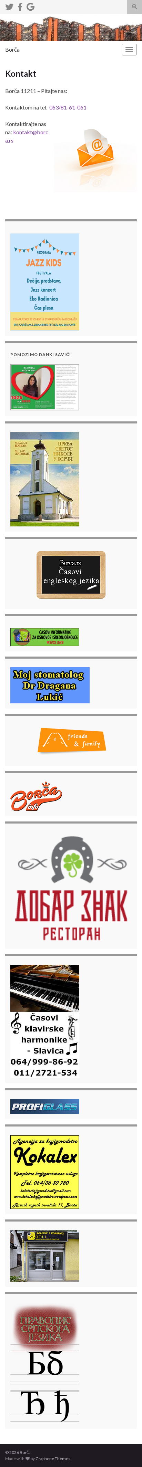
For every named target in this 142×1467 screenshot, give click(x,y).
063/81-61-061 (68, 107)
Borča (12, 49)
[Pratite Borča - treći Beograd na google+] (30, 6)
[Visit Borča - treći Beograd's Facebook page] (20, 6)
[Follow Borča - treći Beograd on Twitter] (9, 6)
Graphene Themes (53, 1458)
